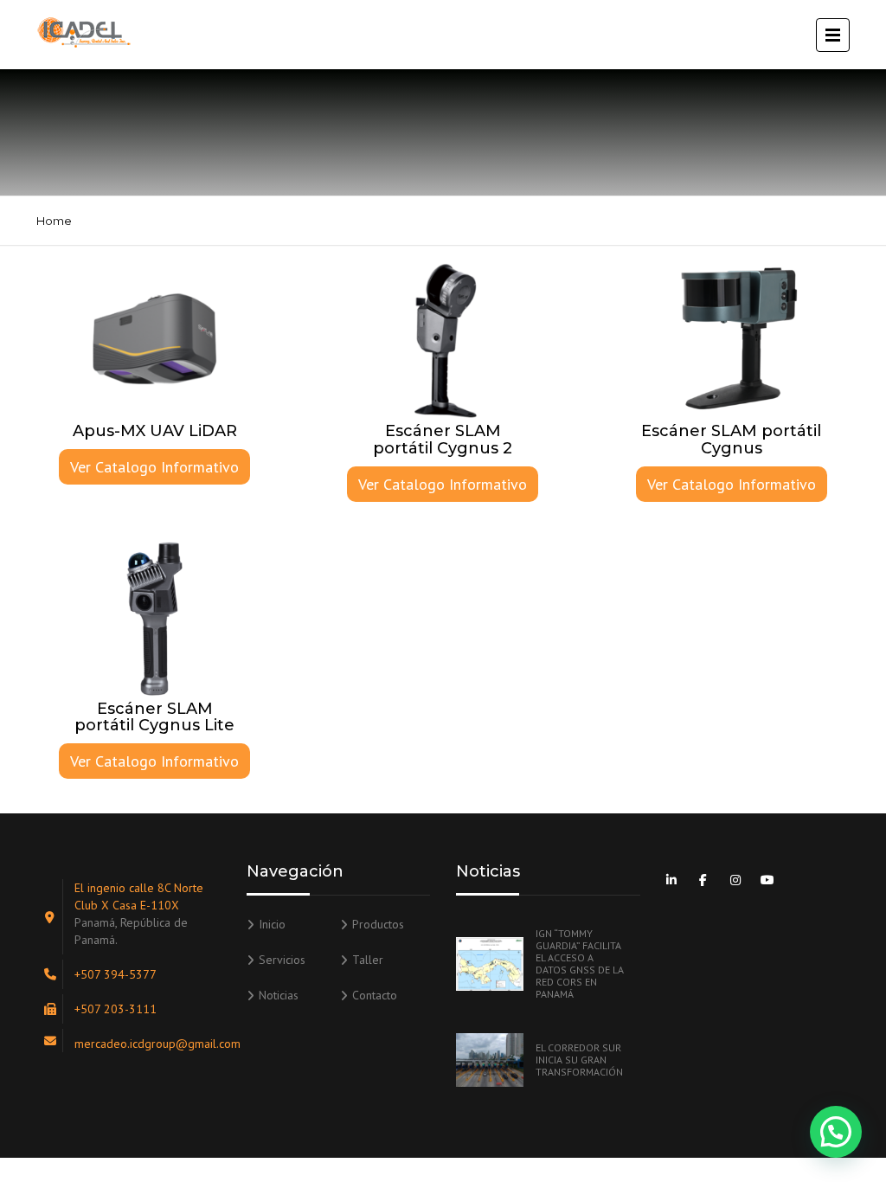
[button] (836, 1132)
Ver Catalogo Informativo (154, 467)
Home (54, 221)
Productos (378, 924)
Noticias (279, 995)
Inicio (272, 924)
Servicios (282, 959)
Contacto (374, 995)
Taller (367, 959)
